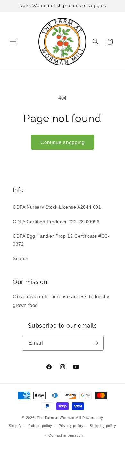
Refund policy (40, 426)
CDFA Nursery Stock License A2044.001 (57, 206)
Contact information (65, 435)
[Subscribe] (96, 343)
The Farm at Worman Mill (59, 418)
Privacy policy (71, 426)
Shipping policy (103, 426)
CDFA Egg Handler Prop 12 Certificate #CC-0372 (61, 240)
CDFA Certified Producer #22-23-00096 (56, 221)
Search (21, 258)
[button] (13, 41)
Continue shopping (62, 142)
